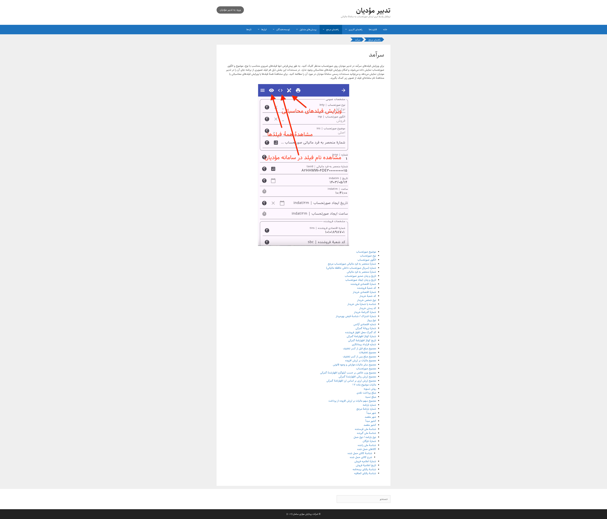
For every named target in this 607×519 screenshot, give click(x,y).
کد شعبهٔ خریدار (367, 296)
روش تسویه (370, 389)
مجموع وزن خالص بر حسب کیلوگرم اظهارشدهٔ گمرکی (348, 373)
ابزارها (264, 29)
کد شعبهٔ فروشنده (366, 288)
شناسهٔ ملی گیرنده (366, 433)
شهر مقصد (370, 417)
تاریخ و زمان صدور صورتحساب (360, 276)
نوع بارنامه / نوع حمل (365, 437)
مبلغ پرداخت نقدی (366, 393)
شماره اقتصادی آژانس (364, 324)
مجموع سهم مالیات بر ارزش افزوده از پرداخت (352, 401)
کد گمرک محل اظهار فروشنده (360, 332)
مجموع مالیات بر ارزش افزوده (360, 360)
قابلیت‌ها (373, 29)
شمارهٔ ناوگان (369, 441)
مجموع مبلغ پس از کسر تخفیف (359, 356)
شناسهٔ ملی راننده (367, 445)
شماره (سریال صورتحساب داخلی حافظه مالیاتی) (351, 268)
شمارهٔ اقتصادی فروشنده (363, 284)
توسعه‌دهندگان (283, 29)
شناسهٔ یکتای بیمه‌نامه (364, 469)
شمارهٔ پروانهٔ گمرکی (366, 328)
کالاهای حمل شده (366, 449)
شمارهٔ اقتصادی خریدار (364, 292)
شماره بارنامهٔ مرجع (366, 409)
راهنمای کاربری (355, 29)
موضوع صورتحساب (366, 252)
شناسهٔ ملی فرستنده (365, 429)
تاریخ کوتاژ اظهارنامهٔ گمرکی (362, 340)
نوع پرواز (371, 320)
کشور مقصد (370, 425)
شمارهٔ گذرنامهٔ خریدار (365, 312)
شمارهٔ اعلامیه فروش (365, 461)
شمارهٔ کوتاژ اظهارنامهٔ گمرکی (361, 336)
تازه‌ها (248, 29)
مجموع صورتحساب (366, 368)
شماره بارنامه (369, 405)
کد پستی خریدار (367, 308)
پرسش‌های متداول (308, 29)
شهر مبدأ (371, 413)
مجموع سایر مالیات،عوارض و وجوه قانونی (354, 365)
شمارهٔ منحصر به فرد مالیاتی (361, 272)
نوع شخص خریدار (366, 300)
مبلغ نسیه (370, 397)
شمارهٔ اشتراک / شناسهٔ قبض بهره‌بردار (356, 316)
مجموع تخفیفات (367, 352)
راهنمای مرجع (332, 29)
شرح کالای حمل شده (361, 457)
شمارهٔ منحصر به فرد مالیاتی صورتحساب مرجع (352, 264)
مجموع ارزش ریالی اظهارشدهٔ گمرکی (357, 377)
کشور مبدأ (370, 421)
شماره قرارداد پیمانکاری (364, 344)
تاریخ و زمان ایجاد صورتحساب (360, 280)
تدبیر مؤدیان (373, 10)
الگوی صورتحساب (367, 260)
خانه (385, 29)
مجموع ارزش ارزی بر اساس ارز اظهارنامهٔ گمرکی (351, 381)
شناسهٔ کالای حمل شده (360, 453)
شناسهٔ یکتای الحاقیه (365, 473)
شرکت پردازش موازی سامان (305, 514)
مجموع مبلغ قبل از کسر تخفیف (359, 348)
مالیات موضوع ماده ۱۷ (364, 385)
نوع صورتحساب (368, 256)
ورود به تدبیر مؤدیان (230, 10)
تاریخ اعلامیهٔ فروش (366, 465)
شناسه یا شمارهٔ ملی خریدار (361, 304)
